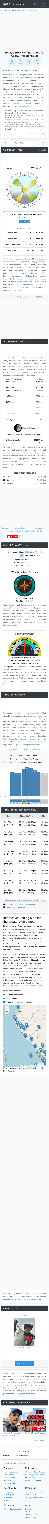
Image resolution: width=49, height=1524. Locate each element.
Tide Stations (9, 1475)
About (27, 1512)
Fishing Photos (9, 1480)
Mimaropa (25, 10)
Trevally (24, 1315)
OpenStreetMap (32, 1066)
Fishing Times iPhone (35, 1475)
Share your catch (25, 1364)
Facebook (9, 1492)
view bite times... (24, 106)
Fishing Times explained (34, 1492)
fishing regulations (10, 971)
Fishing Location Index (34, 1498)
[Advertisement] (24, 30)
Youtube (8, 1498)
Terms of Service (31, 1515)
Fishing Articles (10, 1483)
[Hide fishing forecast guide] (45, 70)
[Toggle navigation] (43, 4)
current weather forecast (25, 282)
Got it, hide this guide (37, 134)
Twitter (8, 1500)
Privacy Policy (30, 1518)
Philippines (16, 10)
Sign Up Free (24, 221)
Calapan (10, 78)
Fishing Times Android (36, 1472)
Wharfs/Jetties (11, 998)
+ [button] (7, 1007)
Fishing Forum (9, 1478)
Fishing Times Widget (12, 1509)
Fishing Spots (5, 10)
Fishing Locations (11, 1472)
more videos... (40, 1441)
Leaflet (23, 1066)
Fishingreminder (16, 4)
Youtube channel (27, 1379)
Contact (28, 1509)
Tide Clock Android (34, 1478)
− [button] (7, 1011)
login (11, 1455)
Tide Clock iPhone (34, 1480)
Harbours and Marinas (15, 994)
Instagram (9, 1495)
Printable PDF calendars (15, 907)
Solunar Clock (30, 1495)
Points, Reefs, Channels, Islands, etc (20, 1002)
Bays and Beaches (13, 991)
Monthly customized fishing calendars (20, 904)
